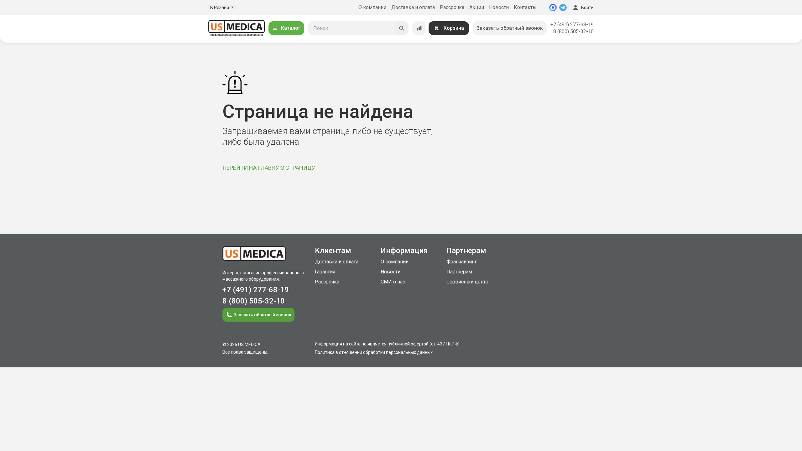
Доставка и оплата (413, 7)
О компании (372, 7)
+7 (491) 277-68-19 (572, 25)
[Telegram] (563, 7)
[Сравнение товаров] (419, 28)
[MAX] (553, 7)
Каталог (290, 28)
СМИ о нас (393, 282)
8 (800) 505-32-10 (573, 31)
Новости (499, 7)
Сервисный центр (467, 282)
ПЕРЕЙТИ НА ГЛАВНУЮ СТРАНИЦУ (268, 167)
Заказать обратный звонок (510, 28)
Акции (476, 7)
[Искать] (402, 28)
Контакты (525, 7)
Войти (587, 7)
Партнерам (459, 272)
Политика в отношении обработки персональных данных (374, 352)
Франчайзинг (461, 262)
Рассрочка (452, 7)
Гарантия (325, 272)
